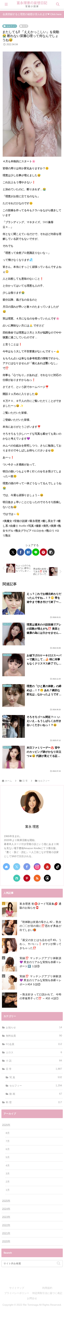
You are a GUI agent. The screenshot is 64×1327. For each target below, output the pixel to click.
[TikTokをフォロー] (57, 866)
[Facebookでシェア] (20, 552)
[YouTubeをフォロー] (47, 866)
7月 (8, 1141)
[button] (51, 552)
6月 (8, 1149)
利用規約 (47, 1287)
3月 (8, 1173)
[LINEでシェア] (35, 552)
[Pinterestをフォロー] (26, 878)
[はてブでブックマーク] (28, 552)
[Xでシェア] (13, 552)
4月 (8, 1165)
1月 (8, 1190)
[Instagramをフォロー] (37, 866)
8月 (8, 1133)
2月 (8, 1181)
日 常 (25, 26)
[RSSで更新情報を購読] (37, 878)
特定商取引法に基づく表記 (47, 1293)
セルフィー (11, 26)
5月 (8, 1157)
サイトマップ (16, 1287)
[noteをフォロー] (16, 878)
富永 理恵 (32, 826)
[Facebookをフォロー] (26, 866)
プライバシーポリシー (16, 1293)
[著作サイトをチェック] (6, 866)
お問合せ (32, 1298)
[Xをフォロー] (16, 866)
